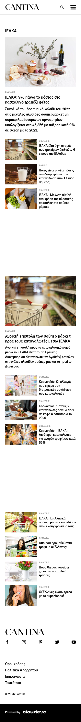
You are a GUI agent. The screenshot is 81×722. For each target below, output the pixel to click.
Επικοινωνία (15, 676)
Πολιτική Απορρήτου (21, 670)
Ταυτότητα (13, 682)
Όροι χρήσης (15, 663)
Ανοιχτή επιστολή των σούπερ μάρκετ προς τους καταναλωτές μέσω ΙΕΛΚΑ (38, 339)
